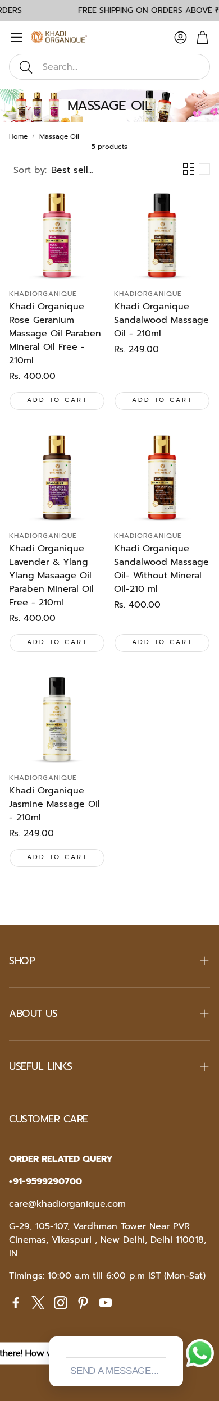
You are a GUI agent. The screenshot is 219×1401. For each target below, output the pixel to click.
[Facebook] (15, 1302)
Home (18, 136)
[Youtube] (105, 1302)
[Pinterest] (83, 1302)
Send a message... (114, 1371)
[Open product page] (57, 234)
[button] (109, 66)
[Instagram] (60, 1302)
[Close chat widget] (173, 1323)
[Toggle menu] (16, 37)
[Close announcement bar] (207, 8)
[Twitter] (38, 1302)
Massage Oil (59, 136)
